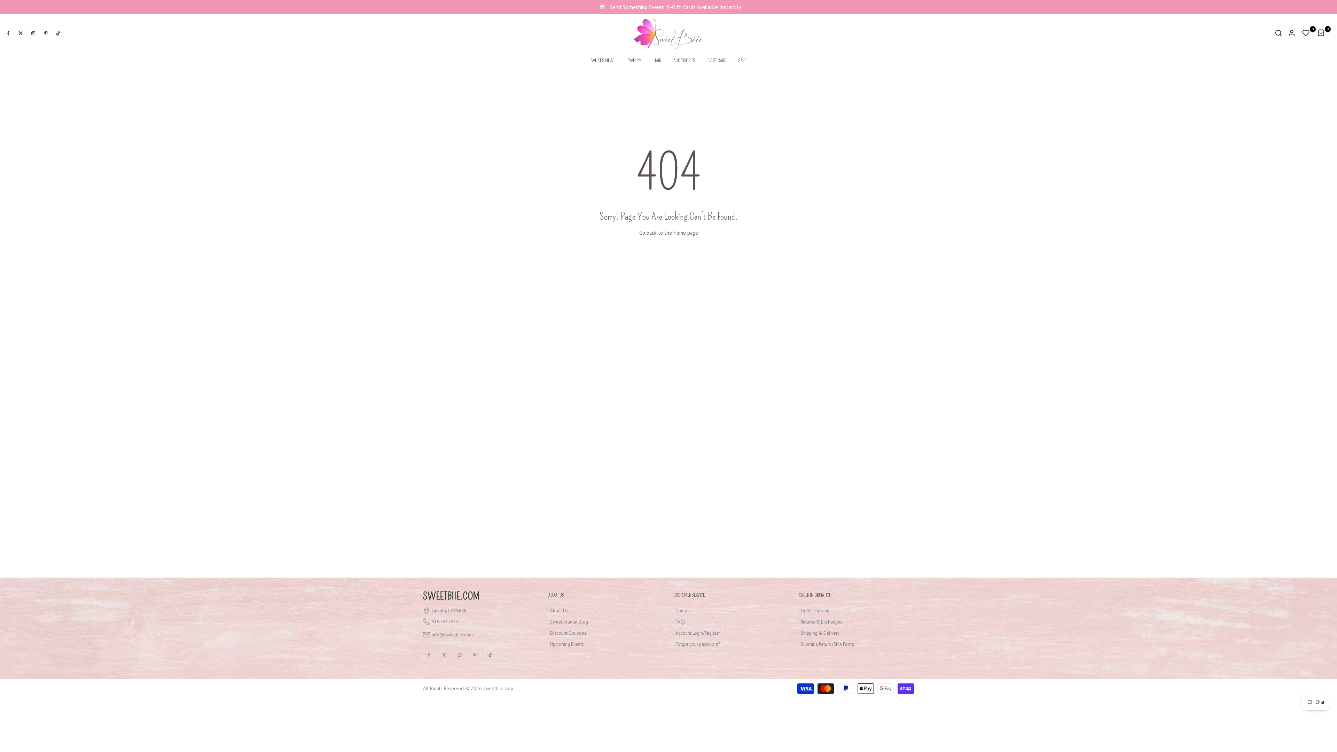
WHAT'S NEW (602, 61)
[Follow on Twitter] (20, 33)
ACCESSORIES (684, 61)
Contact (683, 611)
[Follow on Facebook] (8, 33)
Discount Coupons (568, 633)
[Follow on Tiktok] (58, 33)
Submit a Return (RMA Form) (827, 644)
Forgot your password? (697, 644)
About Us (559, 611)
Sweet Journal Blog (569, 622)
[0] (1306, 33)
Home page (685, 232)
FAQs (680, 622)
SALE (742, 61)
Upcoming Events (567, 644)
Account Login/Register (697, 633)
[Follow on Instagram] (33, 33)
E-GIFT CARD (716, 61)
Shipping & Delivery (820, 633)
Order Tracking (815, 611)
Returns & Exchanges (821, 622)
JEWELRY (633, 61)
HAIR (657, 61)
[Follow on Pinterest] (45, 33)
